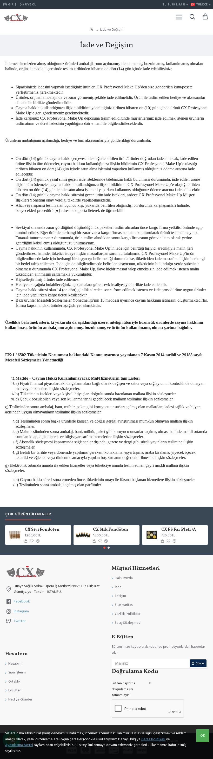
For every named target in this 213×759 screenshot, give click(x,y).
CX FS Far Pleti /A (178, 530)
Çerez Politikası (153, 739)
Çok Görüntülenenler (28, 514)
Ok (202, 735)
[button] (104, 548)
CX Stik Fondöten (110, 530)
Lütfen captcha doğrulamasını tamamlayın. (123, 689)
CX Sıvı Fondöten (42, 530)
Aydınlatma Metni (19, 745)
